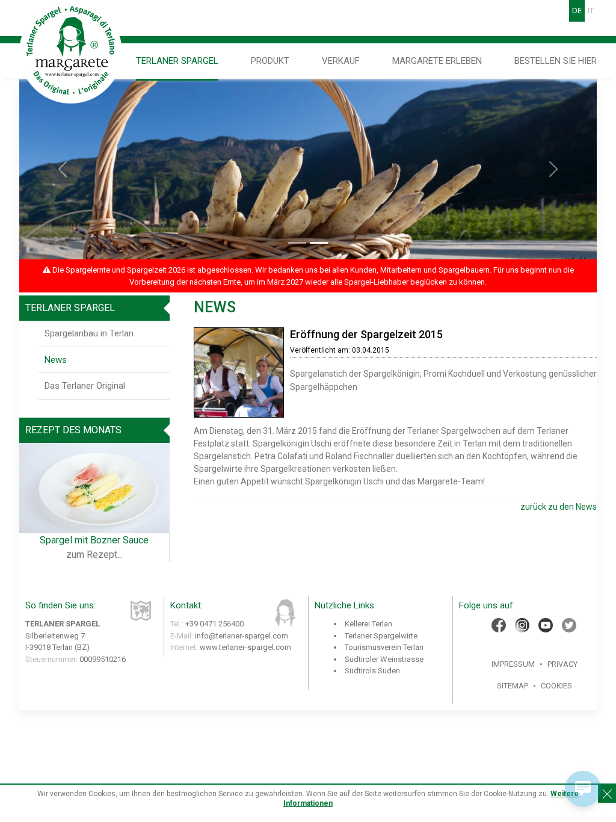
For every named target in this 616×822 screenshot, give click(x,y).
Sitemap (512, 685)
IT (591, 10)
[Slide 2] (319, 243)
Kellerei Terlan (368, 623)
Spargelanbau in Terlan (89, 333)
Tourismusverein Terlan (384, 647)
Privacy (562, 664)
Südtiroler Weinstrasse (384, 659)
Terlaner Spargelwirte (381, 635)
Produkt (270, 60)
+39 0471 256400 (214, 623)
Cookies (556, 685)
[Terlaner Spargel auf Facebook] (498, 625)
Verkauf (341, 60)
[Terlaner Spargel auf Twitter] (569, 625)
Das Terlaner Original (85, 385)
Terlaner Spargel (177, 60)
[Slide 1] (297, 243)
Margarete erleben (437, 60)
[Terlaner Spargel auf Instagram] (522, 625)
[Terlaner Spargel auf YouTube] (545, 625)
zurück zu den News (558, 506)
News (56, 359)
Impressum (513, 664)
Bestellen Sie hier (555, 60)
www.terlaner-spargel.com (245, 647)
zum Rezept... (94, 554)
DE (577, 10)
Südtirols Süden (372, 670)
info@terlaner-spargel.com (241, 635)
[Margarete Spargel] (71, 51)
